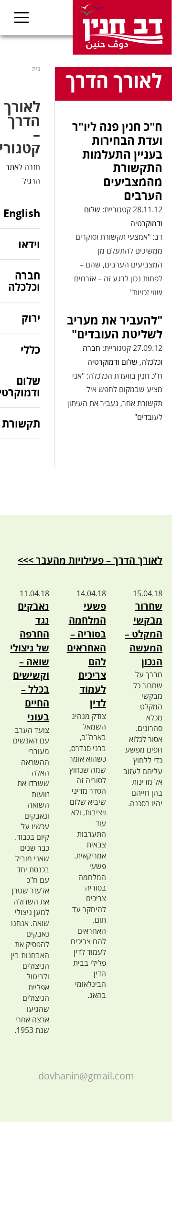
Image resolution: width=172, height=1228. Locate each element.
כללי (30, 349)
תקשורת (21, 423)
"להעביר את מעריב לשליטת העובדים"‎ (114, 327)
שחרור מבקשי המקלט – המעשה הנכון (143, 634)
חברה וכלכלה (24, 281)
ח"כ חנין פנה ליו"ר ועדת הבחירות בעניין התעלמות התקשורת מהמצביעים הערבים (117, 160)
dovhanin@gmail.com (86, 1075)
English (21, 213)
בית (36, 69)
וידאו (29, 244)
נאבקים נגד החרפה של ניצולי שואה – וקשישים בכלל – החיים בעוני (29, 661)
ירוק (31, 318)
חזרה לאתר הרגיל (23, 174)
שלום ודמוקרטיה (112, 362)
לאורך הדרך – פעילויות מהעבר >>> (90, 560)
